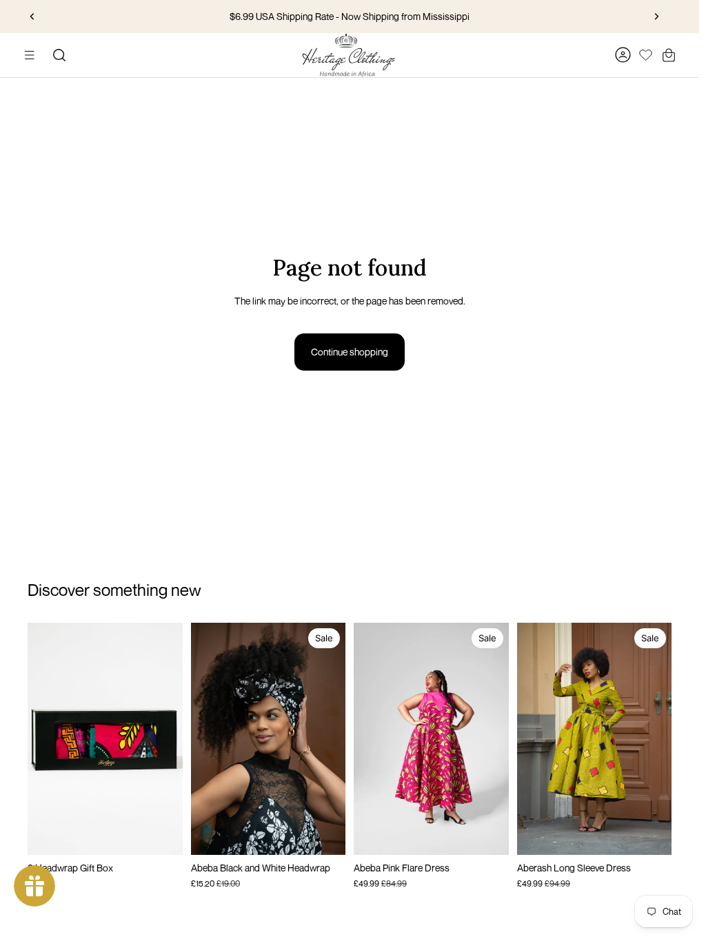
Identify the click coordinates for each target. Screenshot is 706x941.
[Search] (59, 55)
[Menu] (30, 55)
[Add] (161, 834)
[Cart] (669, 55)
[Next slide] (656, 16)
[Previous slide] (32, 16)
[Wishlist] (646, 53)
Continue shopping (349, 352)
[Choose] (487, 834)
